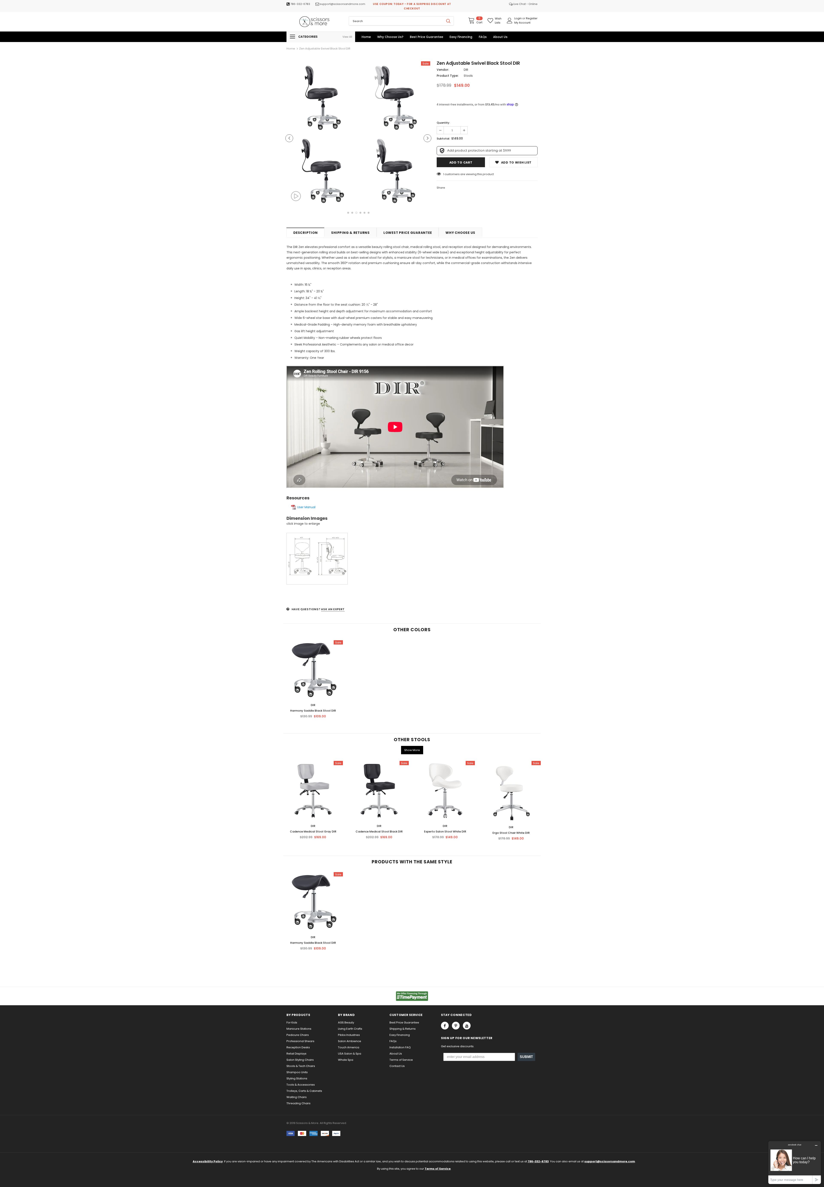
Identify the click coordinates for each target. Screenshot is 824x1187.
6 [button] (369, 213)
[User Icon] (510, 20)
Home (290, 49)
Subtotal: (443, 139)
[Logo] (314, 21)
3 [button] (356, 213)
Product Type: (447, 76)
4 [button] (360, 213)
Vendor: (443, 70)
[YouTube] (467, 1025)
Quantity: (443, 123)
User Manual (306, 507)
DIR (466, 70)
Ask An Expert (332, 609)
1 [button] (348, 213)
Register (532, 18)
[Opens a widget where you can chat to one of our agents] (794, 1162)
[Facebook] (445, 1025)
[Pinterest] (456, 1025)
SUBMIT (526, 1057)
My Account (522, 23)
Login (518, 18)
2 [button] (352, 213)
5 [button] (364, 213)
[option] (321, 134)
